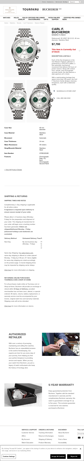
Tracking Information (46, 433)
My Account (59, 2)
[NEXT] (46, 51)
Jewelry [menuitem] (21, 19)
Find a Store (62, 439)
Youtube (79, 437)
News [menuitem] (64, 19)
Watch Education (27, 442)
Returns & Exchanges (46, 436)
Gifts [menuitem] (46, 19)
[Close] (80, 448)
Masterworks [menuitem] (34, 19)
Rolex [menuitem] (16, 18)
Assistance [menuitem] (50, 2)
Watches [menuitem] (6, 18)
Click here (7, 270)
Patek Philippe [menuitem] (54, 18)
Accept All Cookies (58, 456)
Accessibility (62, 442)
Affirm (24, 436)
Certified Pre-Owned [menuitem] (72, 18)
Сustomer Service (28, 433)
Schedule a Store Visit (66, 91)
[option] (14, 101)
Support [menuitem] (55, 19)
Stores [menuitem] (44, 2)
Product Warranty (45, 442)
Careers (61, 436)
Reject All (74, 456)
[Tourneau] (42, 9)
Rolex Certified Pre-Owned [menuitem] (33, 18)
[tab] (23, 196)
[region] (42, 453)
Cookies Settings (9, 456)
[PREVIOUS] (6, 51)
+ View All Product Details (13, 170)
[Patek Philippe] (9, 13)
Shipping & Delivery (45, 439)
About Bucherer (63, 433)
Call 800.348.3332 (63, 98)
